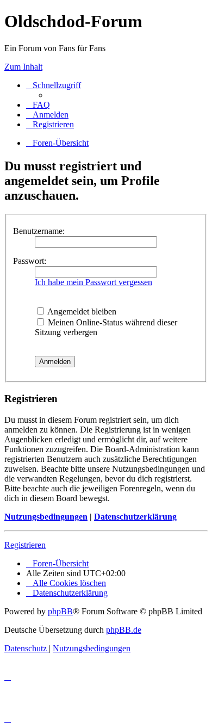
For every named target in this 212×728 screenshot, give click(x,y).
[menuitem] (38, 104)
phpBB (60, 611)
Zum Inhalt (23, 66)
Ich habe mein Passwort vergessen (93, 282)
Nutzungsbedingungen (46, 516)
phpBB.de (123, 629)
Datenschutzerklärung (135, 516)
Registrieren (25, 545)
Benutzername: (39, 231)
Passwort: (29, 261)
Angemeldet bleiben (81, 311)
